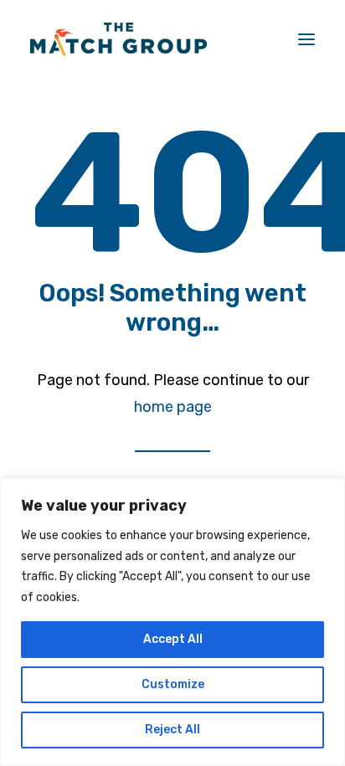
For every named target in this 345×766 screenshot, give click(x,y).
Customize (173, 684)
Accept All (173, 639)
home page (173, 407)
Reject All (172, 729)
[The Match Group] (118, 39)
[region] (172, 622)
